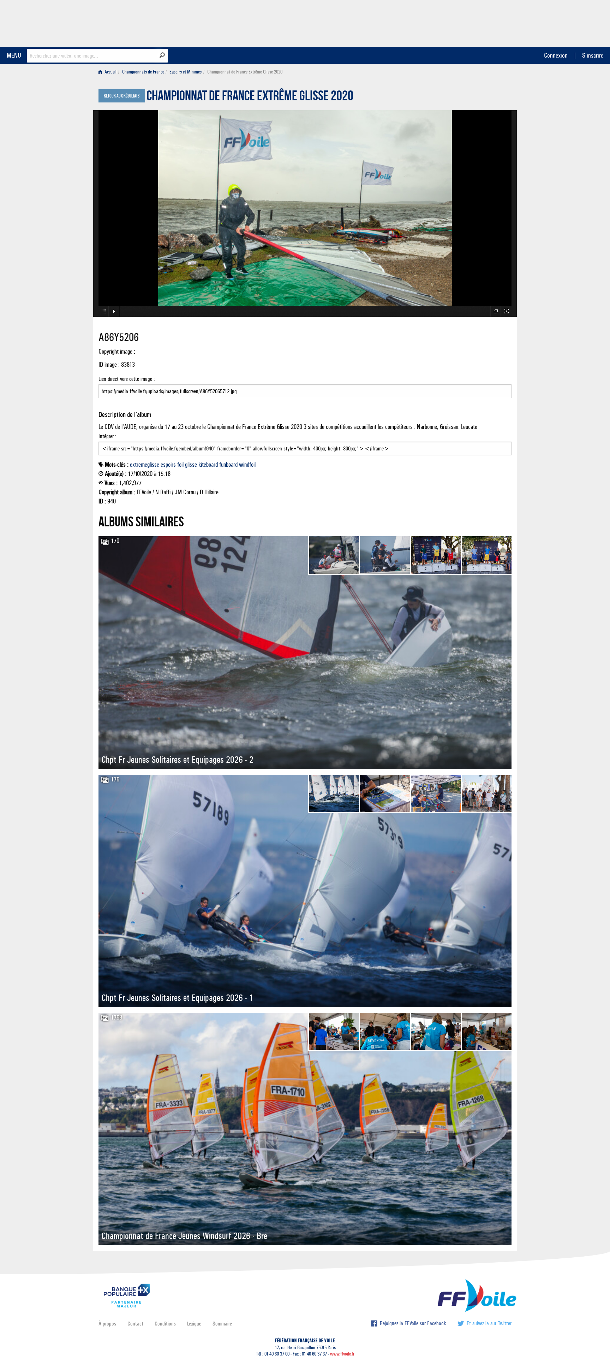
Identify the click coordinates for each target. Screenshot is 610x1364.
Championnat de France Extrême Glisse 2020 (249, 97)
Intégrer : (107, 436)
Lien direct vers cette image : (126, 379)
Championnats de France (143, 72)
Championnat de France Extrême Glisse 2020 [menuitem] (244, 72)
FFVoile (467, 22)
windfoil (247, 464)
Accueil (109, 72)
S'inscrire (592, 55)
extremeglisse (144, 464)
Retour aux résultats (121, 96)
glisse (191, 464)
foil (180, 464)
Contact (135, 1323)
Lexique (194, 1323)
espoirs (168, 464)
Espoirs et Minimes (185, 72)
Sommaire (222, 1323)
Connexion (556, 55)
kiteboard (208, 464)
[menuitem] (108, 72)
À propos (107, 1323)
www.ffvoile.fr (342, 1354)
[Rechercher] (162, 55)
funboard (228, 464)
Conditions (165, 1323)
